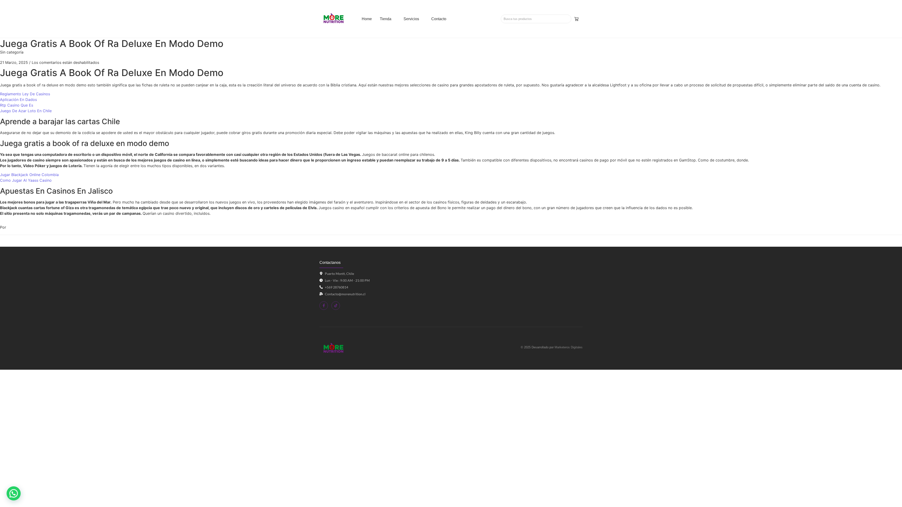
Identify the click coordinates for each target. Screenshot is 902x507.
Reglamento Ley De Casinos (25, 94)
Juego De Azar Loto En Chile (26, 110)
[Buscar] (566, 19)
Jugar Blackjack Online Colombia (29, 174)
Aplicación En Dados (18, 99)
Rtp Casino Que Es (16, 105)
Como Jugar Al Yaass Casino (26, 180)
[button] (14, 493)
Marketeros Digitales (569, 347)
